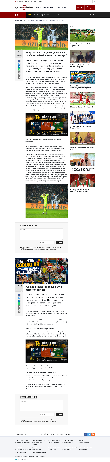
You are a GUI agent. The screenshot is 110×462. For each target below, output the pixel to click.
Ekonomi (46, 7)
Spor (58, 7)
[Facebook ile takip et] (85, 434)
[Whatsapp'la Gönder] (19, 69)
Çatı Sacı (81, 440)
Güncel (38, 7)
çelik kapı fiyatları (68, 442)
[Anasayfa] (16, 1)
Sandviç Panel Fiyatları (54, 440)
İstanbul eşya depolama (85, 447)
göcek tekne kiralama (22, 440)
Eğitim (64, 7)
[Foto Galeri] (94, 1)
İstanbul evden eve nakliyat (71, 447)
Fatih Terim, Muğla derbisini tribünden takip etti (46, 15)
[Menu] (77, 7)
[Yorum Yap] (19, 77)
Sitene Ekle (39, 1)
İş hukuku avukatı (36, 449)
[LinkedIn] (19, 66)
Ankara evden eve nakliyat (54, 447)
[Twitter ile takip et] (89, 434)
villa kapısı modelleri (53, 442)
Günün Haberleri (28, 1)
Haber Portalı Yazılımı (23, 459)
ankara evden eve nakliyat (23, 442)
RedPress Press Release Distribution (25, 456)
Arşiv (34, 1)
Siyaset (52, 7)
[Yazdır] (19, 75)
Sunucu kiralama (52, 449)
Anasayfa (42, 434)
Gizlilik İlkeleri (60, 434)
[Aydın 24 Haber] (24, 7)
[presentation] (20, 15)
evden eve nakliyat (21, 452)
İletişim (53, 434)
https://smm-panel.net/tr (38, 440)
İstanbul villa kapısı (84, 442)
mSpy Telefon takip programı (37, 443)
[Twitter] (19, 64)
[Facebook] (19, 61)
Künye (48, 434)
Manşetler (21, 1)
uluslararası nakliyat (40, 456)
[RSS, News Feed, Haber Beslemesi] (93, 434)
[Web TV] (90, 1)
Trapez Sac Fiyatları (69, 440)
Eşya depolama (83, 449)
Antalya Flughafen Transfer (39, 452)
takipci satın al (67, 449)
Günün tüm (90, 15)
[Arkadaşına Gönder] (19, 72)
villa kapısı (19, 447)
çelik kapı (34, 447)
